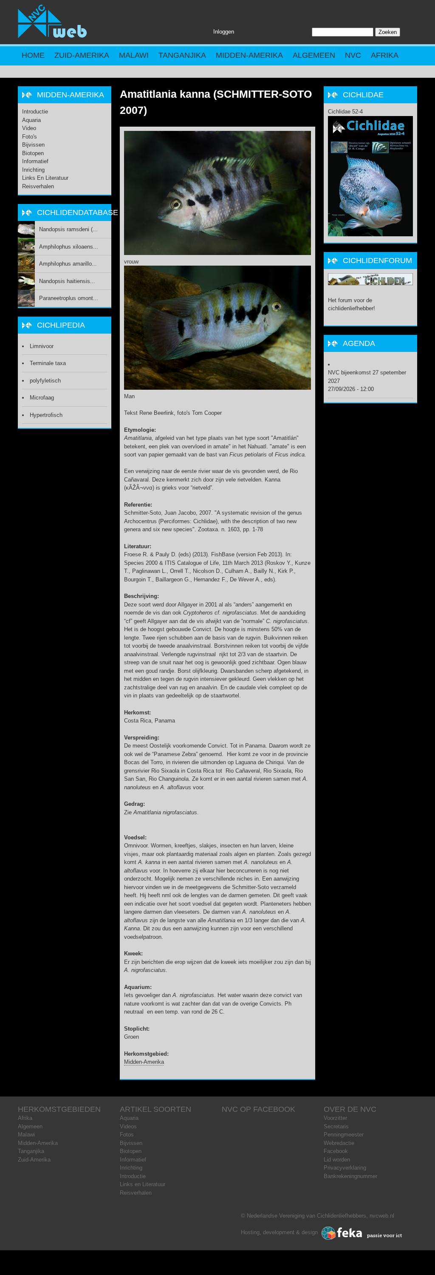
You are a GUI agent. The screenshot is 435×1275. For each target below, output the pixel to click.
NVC (353, 55)
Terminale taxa (48, 363)
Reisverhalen (38, 186)
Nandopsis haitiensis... (67, 281)
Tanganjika (182, 55)
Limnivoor (42, 346)
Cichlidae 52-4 (345, 111)
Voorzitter (335, 1118)
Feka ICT (361, 1233)
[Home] (53, 36)
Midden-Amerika (249, 55)
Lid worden (337, 1159)
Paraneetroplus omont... (68, 298)
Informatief (35, 161)
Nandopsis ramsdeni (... (68, 229)
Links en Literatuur (45, 178)
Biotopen (33, 153)
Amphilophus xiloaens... (68, 247)
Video (29, 128)
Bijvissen (33, 145)
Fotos (127, 1134)
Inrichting (33, 170)
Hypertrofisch (46, 415)
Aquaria (31, 120)
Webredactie (339, 1143)
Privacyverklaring (345, 1167)
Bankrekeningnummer (350, 1176)
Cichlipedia (61, 325)
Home (33, 55)
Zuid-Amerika (81, 55)
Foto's (29, 136)
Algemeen (314, 55)
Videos (128, 1126)
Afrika (384, 55)
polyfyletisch (45, 380)
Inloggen (223, 31)
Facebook (336, 1151)
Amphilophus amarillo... (68, 264)
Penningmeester (344, 1134)
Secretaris (336, 1126)
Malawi (134, 55)
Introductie (35, 111)
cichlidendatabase (77, 212)
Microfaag (42, 397)
